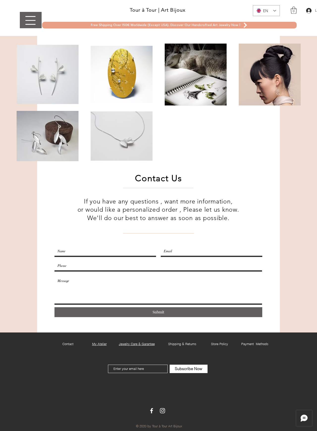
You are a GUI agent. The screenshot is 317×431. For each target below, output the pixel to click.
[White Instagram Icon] (162, 410)
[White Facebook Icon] (151, 410)
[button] (30, 20)
